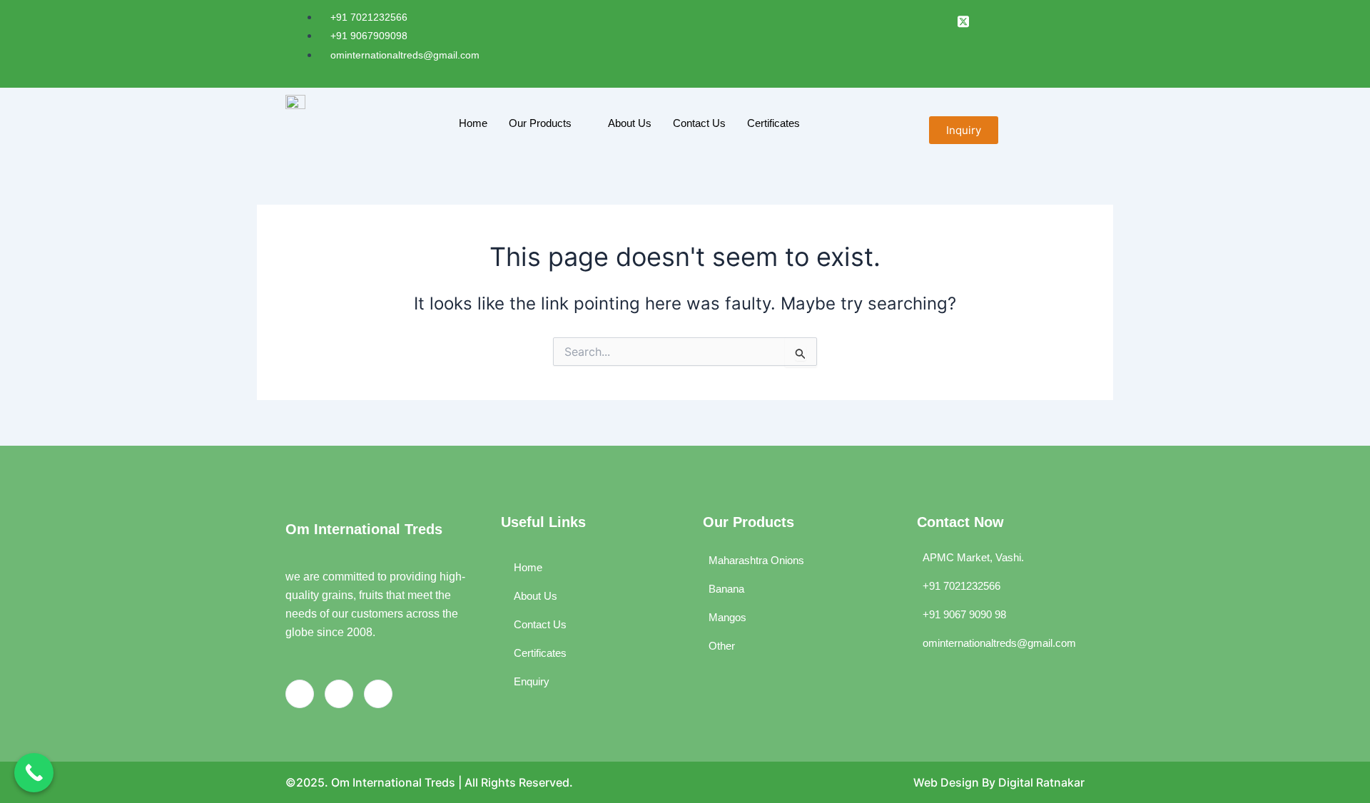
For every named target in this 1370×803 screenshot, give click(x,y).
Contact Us (699, 123)
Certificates (773, 123)
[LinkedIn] (937, 19)
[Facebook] (911, 19)
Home (473, 123)
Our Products (540, 123)
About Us (629, 123)
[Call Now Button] (34, 772)
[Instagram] (339, 694)
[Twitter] (378, 694)
